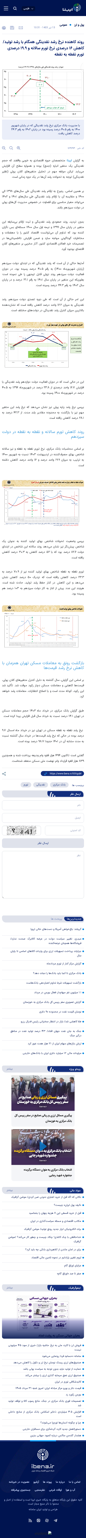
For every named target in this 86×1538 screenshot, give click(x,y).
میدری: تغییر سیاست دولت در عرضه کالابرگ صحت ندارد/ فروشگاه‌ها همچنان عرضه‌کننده (45, 941)
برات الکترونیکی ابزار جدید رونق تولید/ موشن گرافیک (52, 1229)
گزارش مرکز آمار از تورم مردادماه (64, 964)
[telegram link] (55, 1520)
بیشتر (8, 1069)
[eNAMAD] (43, 1533)
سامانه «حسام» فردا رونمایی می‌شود (61, 1356)
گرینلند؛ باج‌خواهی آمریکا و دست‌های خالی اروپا (56, 929)
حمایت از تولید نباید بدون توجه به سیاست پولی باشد (52, 1369)
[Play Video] (43, 1092)
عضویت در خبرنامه (19, 1482)
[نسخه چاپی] (4, 27)
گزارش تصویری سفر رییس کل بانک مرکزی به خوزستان (52, 1002)
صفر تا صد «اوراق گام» (69, 1274)
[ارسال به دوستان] (20, 27)
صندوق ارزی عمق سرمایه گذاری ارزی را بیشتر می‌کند (53, 1376)
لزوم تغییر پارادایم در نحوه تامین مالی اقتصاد (56, 1258)
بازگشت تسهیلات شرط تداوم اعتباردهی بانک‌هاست (53, 983)
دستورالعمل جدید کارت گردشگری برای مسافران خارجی (52, 1429)
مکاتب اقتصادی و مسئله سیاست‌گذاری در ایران (55, 1221)
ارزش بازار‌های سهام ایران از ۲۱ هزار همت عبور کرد (54, 1044)
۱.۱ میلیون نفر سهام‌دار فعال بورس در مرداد (57, 993)
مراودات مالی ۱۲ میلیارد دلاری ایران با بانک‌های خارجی (52, 1053)
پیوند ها (47, 1482)
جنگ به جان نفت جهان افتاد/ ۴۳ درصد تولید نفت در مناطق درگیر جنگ (45, 1033)
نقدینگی (40, 785)
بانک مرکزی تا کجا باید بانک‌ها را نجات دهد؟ (57, 973)
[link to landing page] (62, 8)
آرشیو (36, 1482)
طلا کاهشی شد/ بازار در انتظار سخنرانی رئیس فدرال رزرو (51, 1022)
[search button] (15, 8)
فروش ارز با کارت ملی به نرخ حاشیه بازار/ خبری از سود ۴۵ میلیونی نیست (44, 1347)
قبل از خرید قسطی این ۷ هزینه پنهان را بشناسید (55, 1213)
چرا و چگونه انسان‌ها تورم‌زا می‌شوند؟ (60, 1423)
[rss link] (30, 1520)
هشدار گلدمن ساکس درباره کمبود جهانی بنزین (55, 1436)
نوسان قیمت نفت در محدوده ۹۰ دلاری (60, 1012)
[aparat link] (47, 1520)
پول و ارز (79, 25)
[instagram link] (38, 1520)
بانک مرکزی (59, 785)
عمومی (63, 25)
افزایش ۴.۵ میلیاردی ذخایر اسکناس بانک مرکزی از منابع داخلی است (44, 1414)
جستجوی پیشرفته (21, 1490)
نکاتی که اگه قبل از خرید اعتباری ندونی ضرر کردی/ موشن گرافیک (46, 1197)
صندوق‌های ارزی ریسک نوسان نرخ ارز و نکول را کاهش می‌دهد (47, 1363)
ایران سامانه (35, 1510)
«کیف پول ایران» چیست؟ (67, 1205)
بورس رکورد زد (73, 1395)
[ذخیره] (11, 27)
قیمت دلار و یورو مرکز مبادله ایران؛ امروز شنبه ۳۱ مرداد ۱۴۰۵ (48, 1388)
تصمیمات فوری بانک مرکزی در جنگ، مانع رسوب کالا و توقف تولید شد (44, 1403)
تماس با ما (74, 1482)
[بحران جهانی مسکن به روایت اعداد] (43, 1317)
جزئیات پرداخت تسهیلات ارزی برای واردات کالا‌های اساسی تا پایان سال (45, 953)
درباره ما (60, 1482)
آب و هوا (70, 1490)
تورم (26, 785)
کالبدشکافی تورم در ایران (68, 1382)
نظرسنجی (40, 1490)
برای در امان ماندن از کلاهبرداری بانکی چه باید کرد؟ (53, 1250)
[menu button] (6, 8)
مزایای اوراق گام (72, 1266)
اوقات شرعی (55, 1490)
